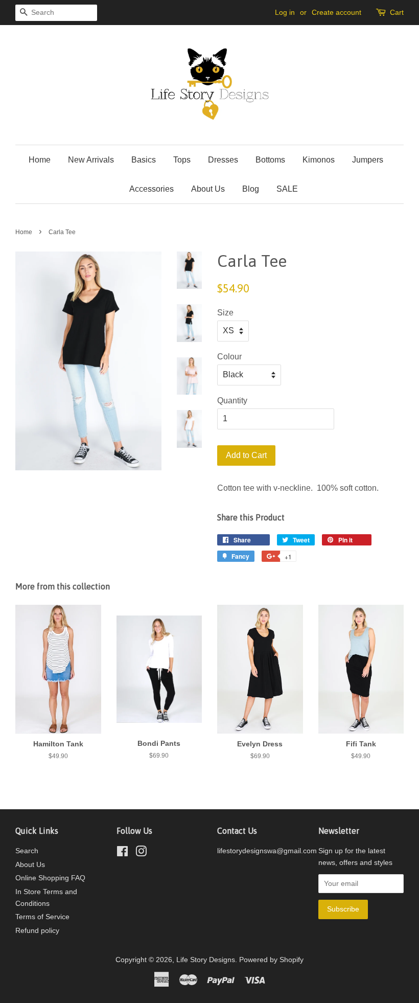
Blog (250, 189)
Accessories (151, 189)
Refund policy (37, 930)
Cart (397, 12)
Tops (182, 159)
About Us (208, 189)
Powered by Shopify (271, 960)
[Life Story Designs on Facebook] (122, 853)
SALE (287, 189)
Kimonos (318, 159)
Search (26, 851)
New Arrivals (91, 159)
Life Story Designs (205, 960)
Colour (229, 356)
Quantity (232, 400)
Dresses (223, 159)
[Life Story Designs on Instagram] (141, 853)
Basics (143, 159)
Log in (285, 12)
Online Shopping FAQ (50, 878)
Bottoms (270, 159)
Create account (336, 12)
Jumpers (367, 159)
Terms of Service (42, 917)
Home (40, 159)
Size (225, 312)
